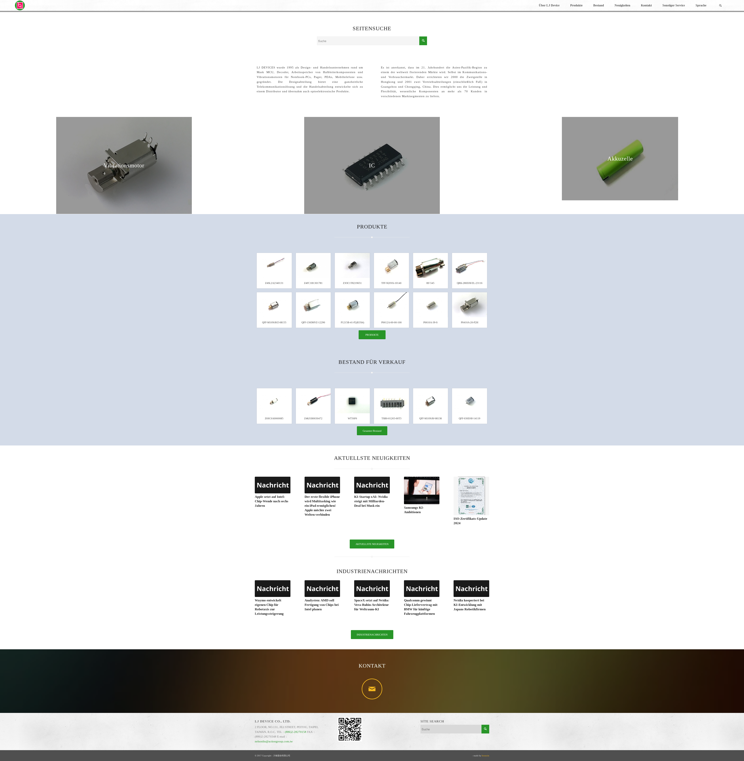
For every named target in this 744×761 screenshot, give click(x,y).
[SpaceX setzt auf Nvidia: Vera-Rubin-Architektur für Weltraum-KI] (372, 588)
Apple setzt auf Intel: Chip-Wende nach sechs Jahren (271, 501)
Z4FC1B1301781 (313, 283)
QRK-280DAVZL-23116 (469, 283)
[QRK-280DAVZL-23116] (469, 265)
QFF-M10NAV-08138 (430, 418)
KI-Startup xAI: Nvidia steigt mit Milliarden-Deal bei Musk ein (371, 501)
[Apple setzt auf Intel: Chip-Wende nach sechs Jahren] (272, 485)
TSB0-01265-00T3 (391, 418)
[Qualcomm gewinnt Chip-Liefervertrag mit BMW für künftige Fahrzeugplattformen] (422, 588)
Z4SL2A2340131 (274, 283)
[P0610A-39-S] (430, 304)
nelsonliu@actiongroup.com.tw (274, 741)
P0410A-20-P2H (469, 322)
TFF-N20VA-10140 (391, 283)
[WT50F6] (352, 400)
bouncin (485, 755)
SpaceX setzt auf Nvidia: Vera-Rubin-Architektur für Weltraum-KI (371, 604)
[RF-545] (430, 265)
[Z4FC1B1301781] (313, 265)
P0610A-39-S (430, 322)
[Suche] (720, 5)
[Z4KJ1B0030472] (313, 400)
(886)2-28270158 (295, 731)
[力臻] (20, 5)
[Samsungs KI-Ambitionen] (422, 490)
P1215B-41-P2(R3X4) (352, 322)
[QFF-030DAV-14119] (469, 400)
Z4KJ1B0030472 (313, 418)
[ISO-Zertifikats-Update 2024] (471, 496)
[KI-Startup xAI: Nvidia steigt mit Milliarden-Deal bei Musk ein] (372, 485)
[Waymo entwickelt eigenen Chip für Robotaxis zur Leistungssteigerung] (272, 588)
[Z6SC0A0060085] (274, 400)
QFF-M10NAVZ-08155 (274, 322)
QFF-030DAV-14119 (469, 418)
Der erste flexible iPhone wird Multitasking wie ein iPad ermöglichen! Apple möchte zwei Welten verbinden (322, 505)
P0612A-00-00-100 (391, 322)
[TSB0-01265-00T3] (391, 400)
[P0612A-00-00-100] (391, 304)
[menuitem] (549, 5)
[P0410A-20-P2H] (469, 304)
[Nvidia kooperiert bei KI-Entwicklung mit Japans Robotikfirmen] (471, 588)
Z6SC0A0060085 (274, 418)
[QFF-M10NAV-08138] (430, 400)
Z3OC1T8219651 (352, 283)
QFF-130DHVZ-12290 (313, 322)
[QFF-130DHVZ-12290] (313, 304)
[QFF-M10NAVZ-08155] (274, 304)
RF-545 (430, 283)
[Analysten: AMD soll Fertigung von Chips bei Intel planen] (322, 588)
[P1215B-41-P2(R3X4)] (352, 304)
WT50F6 (352, 418)
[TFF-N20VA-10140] (391, 265)
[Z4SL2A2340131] (274, 265)
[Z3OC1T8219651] (352, 265)
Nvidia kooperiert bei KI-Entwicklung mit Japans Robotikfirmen (470, 604)
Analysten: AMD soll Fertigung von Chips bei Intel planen (322, 604)
